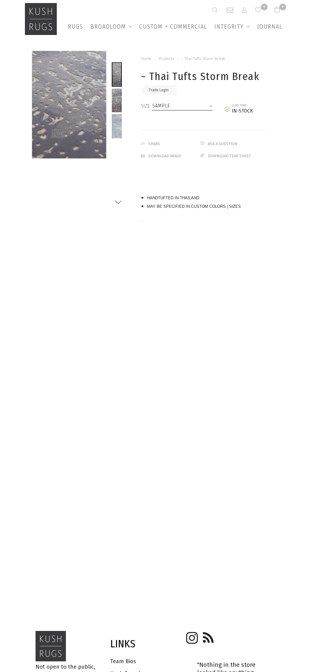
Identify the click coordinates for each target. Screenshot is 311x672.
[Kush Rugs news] (208, 636)
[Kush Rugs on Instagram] (191, 636)
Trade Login (159, 90)
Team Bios (123, 661)
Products (166, 58)
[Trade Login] (248, 10)
